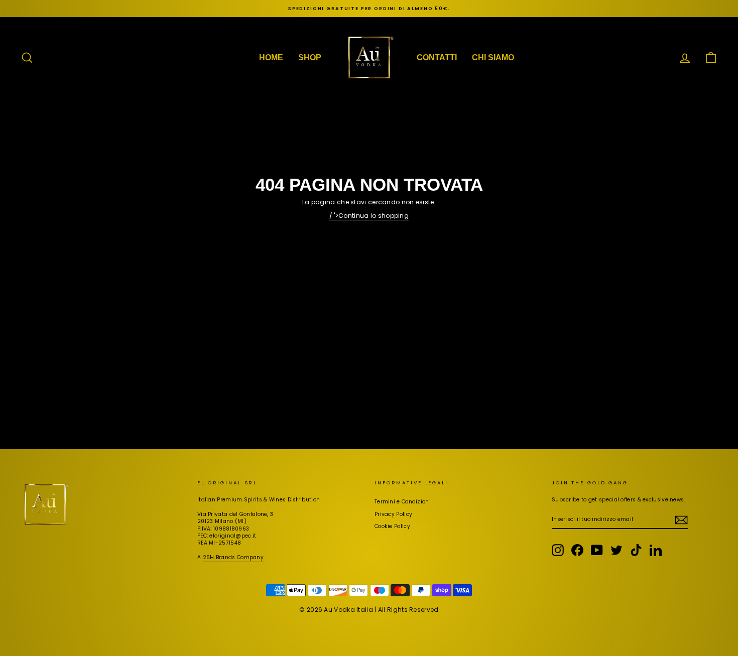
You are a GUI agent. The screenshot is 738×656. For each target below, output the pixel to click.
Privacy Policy (393, 514)
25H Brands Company (233, 557)
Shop (309, 57)
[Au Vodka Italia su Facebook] (577, 550)
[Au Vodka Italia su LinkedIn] (656, 550)
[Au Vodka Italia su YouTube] (597, 550)
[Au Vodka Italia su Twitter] (616, 550)
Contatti (437, 57)
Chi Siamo (493, 57)
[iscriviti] (681, 520)
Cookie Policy (392, 526)
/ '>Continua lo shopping (369, 216)
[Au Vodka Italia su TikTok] (636, 550)
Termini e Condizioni (403, 501)
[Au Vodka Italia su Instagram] (558, 550)
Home (271, 57)
